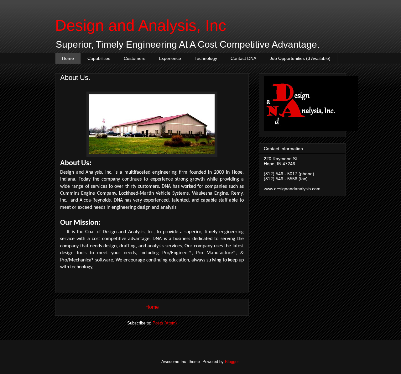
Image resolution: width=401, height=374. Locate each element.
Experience (170, 58)
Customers (134, 58)
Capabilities (98, 58)
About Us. (75, 78)
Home (68, 58)
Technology (206, 58)
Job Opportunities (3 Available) (300, 58)
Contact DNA (243, 58)
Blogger (231, 361)
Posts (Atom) (165, 323)
